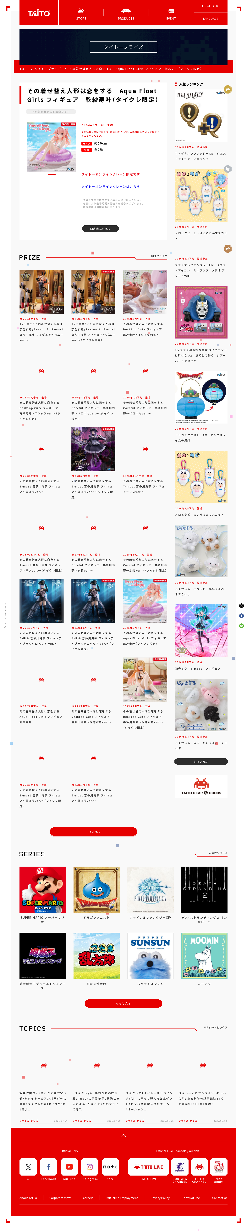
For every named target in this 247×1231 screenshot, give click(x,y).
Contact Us (220, 1198)
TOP (23, 69)
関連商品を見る (100, 229)
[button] (52, 174)
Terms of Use (191, 1198)
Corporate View (60, 1198)
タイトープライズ (48, 69)
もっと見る (93, 832)
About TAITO (210, 6)
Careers (88, 1198)
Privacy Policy (160, 1198)
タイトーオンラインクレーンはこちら (110, 186)
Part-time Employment (122, 1198)
